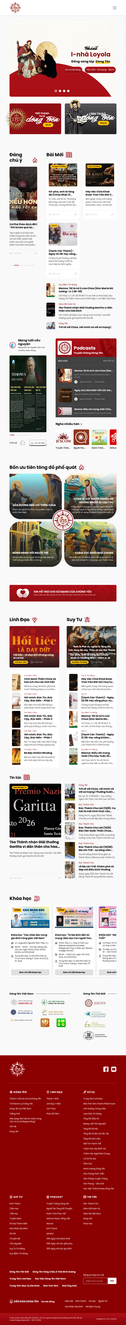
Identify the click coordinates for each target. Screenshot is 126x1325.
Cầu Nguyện (16, 1243)
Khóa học (21, 898)
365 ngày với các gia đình (59, 1248)
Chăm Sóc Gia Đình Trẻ (94, 1148)
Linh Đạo (20, 620)
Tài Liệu (92, 1301)
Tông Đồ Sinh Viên (91, 1138)
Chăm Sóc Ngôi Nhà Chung (96, 1153)
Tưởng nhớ (15, 1113)
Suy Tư (74, 620)
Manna (49, 1223)
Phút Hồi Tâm (52, 1113)
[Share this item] (35, 253)
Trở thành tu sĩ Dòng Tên (21, 1103)
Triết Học (14, 1213)
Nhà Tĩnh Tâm (50, 1285)
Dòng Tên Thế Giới (19, 1271)
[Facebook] (106, 1069)
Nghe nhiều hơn (67, 424)
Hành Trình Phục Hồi (56, 1213)
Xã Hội (13, 1233)
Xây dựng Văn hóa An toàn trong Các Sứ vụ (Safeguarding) (25, 1120)
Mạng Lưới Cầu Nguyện (94, 1123)
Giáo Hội (69, 1301)
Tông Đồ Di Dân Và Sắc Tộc (96, 1133)
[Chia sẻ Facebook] (23, 443)
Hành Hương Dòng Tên (94, 1168)
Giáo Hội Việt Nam (92, 1213)
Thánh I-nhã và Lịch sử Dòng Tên (25, 1098)
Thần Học (14, 1208)
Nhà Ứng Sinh (69, 1285)
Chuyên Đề (15, 1238)
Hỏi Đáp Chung (92, 1306)
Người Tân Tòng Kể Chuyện (59, 1208)
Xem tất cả (108, 360)
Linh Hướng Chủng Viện (94, 1108)
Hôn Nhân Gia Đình (19, 1228)
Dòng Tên (14, 1131)
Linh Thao (51, 1108)
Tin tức (15, 777)
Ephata (50, 1233)
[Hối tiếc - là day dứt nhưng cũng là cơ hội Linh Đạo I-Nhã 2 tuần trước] (34, 646)
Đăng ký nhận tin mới (93, 1275)
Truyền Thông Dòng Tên (57, 1203)
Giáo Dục (87, 1163)
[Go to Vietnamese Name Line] (21, 1002)
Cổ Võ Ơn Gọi (89, 1158)
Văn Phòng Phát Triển (93, 1173)
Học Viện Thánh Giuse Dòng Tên (98, 1188)
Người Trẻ (102, 1301)
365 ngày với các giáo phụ (59, 1243)
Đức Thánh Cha (90, 1203)
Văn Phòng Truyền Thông (95, 1178)
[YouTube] (113, 1069)
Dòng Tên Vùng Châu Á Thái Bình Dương (54, 1271)
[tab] (11, 265)
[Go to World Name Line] (95, 1002)
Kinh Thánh (15, 1203)
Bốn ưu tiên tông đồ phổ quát (43, 467)
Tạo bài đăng (48, 1301)
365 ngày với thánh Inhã (58, 1238)
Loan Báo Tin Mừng (92, 1113)
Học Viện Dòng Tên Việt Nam (50, 1278)
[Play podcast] (75, 381)
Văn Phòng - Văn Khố (93, 1183)
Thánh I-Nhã (52, 1098)
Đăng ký (103, 123)
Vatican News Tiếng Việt (58, 1218)
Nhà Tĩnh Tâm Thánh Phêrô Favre (99, 1103)
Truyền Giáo (15, 1218)
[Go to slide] (56, 91)
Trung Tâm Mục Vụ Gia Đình (24, 1285)
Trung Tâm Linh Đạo (92, 1098)
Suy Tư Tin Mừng (17, 1248)
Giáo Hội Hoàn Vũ (91, 1208)
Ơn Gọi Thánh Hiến (18, 1223)
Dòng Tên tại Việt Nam (20, 1108)
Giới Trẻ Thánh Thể (92, 1143)
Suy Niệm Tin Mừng (19, 1253)
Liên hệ (48, 125)
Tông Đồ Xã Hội (90, 1128)
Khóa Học (88, 1223)
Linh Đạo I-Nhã (53, 1103)
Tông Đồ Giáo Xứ (91, 1118)
